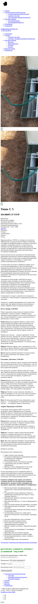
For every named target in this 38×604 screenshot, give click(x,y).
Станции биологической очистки (14, 12)
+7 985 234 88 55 (6, 30)
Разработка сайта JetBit (8, 592)
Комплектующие (9, 48)
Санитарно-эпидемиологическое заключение (23, 542)
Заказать (3, 228)
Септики (7, 35)
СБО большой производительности (19, 17)
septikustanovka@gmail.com (9, 29)
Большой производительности (17, 577)
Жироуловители (19, 22)
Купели (10, 47)
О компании (8, 26)
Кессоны (11, 22)
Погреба (10, 45)
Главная (6, 11)
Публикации (8, 24)
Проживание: (5, 560)
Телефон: (3, 564)
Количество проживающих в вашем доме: (14, 555)
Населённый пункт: (7, 567)
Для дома (11, 575)
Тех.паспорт (4, 542)
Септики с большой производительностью (21, 38)
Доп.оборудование (10, 19)
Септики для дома (14, 16)
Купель (6, 582)
